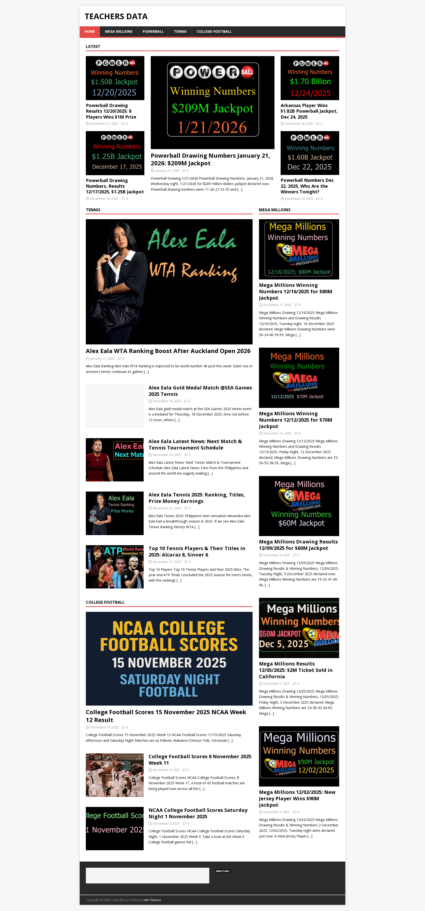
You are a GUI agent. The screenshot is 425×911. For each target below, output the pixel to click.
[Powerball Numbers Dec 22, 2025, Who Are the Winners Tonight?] (310, 172)
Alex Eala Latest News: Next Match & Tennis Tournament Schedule (195, 444)
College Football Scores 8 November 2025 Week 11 (200, 759)
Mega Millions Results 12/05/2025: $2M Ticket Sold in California (296, 670)
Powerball (153, 31)
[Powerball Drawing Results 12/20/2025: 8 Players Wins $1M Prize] (115, 97)
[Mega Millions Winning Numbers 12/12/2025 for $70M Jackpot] (299, 404)
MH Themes (152, 900)
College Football (105, 602)
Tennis (180, 31)
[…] (239, 189)
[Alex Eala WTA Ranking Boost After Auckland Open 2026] (169, 341)
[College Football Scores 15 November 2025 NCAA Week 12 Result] (169, 702)
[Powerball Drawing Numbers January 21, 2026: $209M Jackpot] (212, 146)
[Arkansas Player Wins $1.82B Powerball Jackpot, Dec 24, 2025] (310, 97)
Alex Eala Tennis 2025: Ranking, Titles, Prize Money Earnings (197, 497)
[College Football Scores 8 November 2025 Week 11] (115, 793)
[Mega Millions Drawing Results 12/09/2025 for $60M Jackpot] (299, 533)
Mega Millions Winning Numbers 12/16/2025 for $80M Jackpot (295, 291)
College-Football (214, 31)
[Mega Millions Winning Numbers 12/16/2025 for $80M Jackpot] (299, 276)
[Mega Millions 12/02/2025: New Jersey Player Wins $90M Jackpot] (299, 783)
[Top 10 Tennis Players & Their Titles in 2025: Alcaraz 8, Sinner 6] (115, 585)
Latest (93, 46)
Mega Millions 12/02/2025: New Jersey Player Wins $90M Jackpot (297, 798)
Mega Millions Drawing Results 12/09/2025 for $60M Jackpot (298, 544)
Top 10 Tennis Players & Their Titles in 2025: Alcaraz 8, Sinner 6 (197, 551)
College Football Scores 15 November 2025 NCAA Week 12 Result (166, 716)
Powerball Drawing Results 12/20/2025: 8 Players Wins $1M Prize (111, 111)
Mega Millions (119, 31)
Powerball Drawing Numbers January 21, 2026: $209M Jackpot (210, 159)
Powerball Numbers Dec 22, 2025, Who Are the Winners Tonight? (307, 186)
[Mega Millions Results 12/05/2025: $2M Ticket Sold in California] (299, 655)
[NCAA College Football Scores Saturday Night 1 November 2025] (115, 847)
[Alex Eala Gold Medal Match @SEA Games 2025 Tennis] (115, 425)
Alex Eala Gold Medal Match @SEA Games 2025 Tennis (200, 390)
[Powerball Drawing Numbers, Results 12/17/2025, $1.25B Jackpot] (115, 172)
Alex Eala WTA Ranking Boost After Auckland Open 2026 (168, 351)
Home (90, 31)
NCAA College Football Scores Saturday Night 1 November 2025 (198, 813)
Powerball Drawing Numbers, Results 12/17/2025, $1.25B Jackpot (115, 186)
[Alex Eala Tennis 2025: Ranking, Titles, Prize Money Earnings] (115, 532)
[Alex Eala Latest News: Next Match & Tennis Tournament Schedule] (115, 478)
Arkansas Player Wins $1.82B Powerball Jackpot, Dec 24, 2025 (309, 111)
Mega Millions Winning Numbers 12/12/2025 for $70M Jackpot (295, 420)
